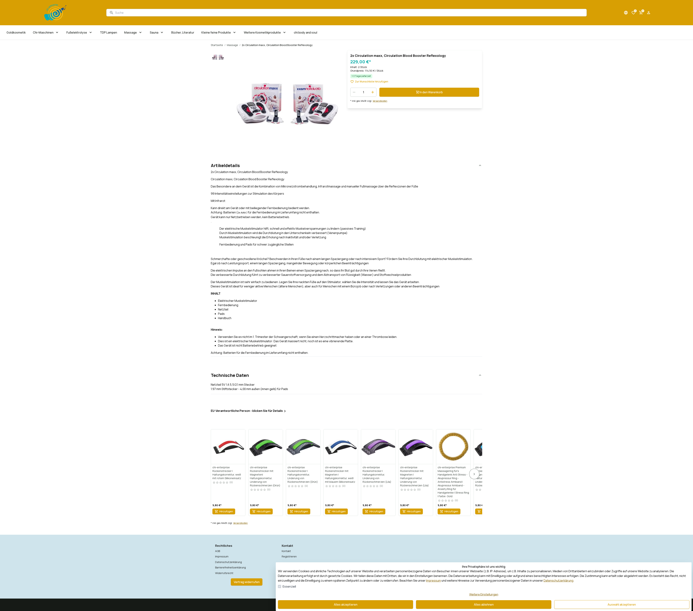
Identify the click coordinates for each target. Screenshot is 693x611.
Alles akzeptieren (345, 604)
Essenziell (289, 586)
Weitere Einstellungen (483, 594)
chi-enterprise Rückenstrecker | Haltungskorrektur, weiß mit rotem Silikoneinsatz (226, 473)
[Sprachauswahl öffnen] (625, 12)
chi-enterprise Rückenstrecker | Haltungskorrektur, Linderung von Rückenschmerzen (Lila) (377, 474)
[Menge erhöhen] (372, 92)
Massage (232, 45)
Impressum (433, 580)
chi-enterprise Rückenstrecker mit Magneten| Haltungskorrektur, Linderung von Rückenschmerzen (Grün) (265, 476)
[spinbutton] (363, 92)
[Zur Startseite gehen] (55, 13)
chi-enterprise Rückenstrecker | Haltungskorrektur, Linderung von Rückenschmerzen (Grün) (302, 474)
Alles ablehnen (484, 604)
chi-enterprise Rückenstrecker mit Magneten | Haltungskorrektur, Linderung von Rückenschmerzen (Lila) (414, 476)
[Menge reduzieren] (354, 92)
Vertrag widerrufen (247, 582)
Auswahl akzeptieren (622, 604)
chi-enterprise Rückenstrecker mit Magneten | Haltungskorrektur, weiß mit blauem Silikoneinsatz (340, 474)
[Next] (474, 474)
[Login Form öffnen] (648, 12)
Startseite (217, 45)
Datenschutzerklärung (558, 580)
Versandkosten (380, 101)
